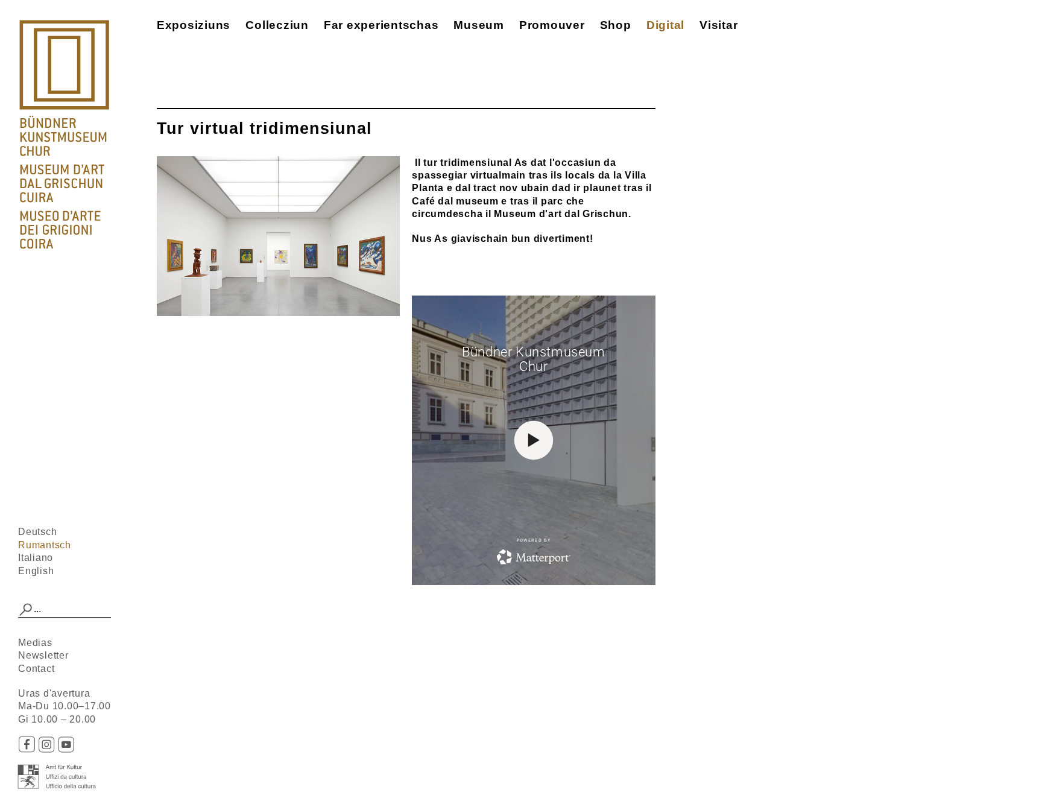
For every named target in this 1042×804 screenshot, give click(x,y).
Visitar (718, 25)
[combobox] (64, 609)
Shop (615, 25)
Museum (478, 25)
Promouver (552, 25)
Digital (665, 25)
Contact (36, 668)
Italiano (35, 557)
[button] (26, 609)
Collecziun (277, 25)
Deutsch (37, 532)
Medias (35, 643)
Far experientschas (381, 25)
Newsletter (43, 655)
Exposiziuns (193, 25)
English (36, 571)
